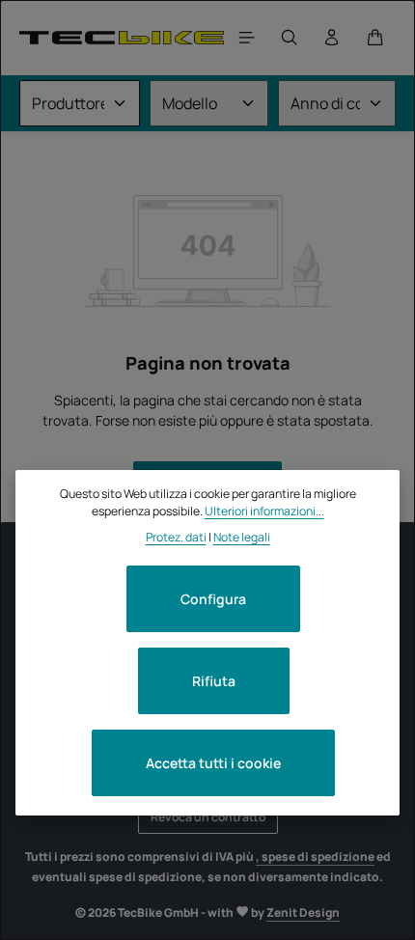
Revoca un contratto (208, 817)
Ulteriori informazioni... (264, 511)
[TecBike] (121, 37)
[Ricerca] (289, 37)
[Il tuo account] (332, 37)
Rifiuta (213, 681)
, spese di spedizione (315, 856)
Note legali (241, 537)
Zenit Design (303, 912)
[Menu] (247, 37)
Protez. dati (176, 537)
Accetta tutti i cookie (213, 763)
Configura (213, 599)
